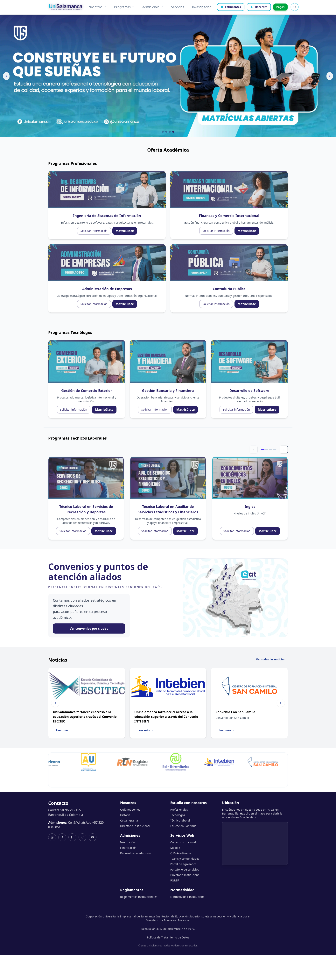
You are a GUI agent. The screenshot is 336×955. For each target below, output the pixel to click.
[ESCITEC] (274, 762)
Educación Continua (183, 826)
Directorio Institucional (135, 826)
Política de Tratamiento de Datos (168, 937)
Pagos (280, 7)
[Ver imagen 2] (166, 132)
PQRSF (174, 880)
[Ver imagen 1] (163, 132)
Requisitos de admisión (135, 853)
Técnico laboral (180, 820)
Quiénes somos (130, 809)
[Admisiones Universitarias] (56, 762)
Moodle (175, 848)
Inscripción (127, 842)
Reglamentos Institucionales (138, 897)
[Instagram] (52, 837)
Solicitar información (94, 231)
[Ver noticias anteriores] (55, 703)
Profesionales (179, 809)
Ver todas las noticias (270, 659)
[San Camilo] (230, 762)
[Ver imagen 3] (170, 132)
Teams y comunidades (184, 858)
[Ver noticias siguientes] (281, 703)
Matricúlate (125, 231)
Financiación (128, 848)
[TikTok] (82, 837)
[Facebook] (62, 837)
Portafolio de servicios (184, 869)
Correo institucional (183, 842)
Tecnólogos (177, 815)
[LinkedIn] (72, 837)
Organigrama (129, 820)
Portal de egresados (183, 864)
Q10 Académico (180, 853)
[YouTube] (92, 837)
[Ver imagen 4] (173, 132)
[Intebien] (187, 762)
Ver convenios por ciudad (89, 628)
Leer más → (64, 730)
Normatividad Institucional (187, 897)
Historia (125, 815)
